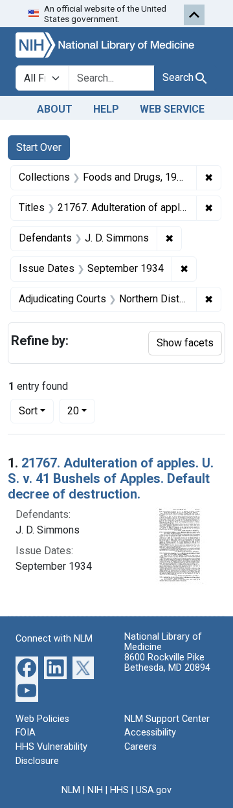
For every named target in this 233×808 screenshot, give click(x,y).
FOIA (26, 732)
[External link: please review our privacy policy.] (27, 666)
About (54, 109)
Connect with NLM (54, 638)
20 (81, 410)
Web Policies (42, 718)
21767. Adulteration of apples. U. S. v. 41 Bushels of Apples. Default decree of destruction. (111, 478)
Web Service (172, 109)
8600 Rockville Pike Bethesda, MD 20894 (167, 662)
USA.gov (154, 790)
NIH (95, 790)
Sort (28, 411)
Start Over (38, 147)
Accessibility (150, 732)
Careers (140, 746)
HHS (119, 790)
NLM (70, 790)
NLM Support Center (167, 718)
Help (106, 109)
